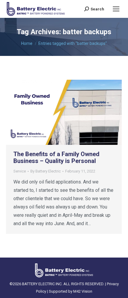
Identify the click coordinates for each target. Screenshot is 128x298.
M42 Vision (82, 291)
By (45, 171)
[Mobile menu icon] (116, 9)
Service (19, 171)
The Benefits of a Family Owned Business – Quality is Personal (56, 157)
